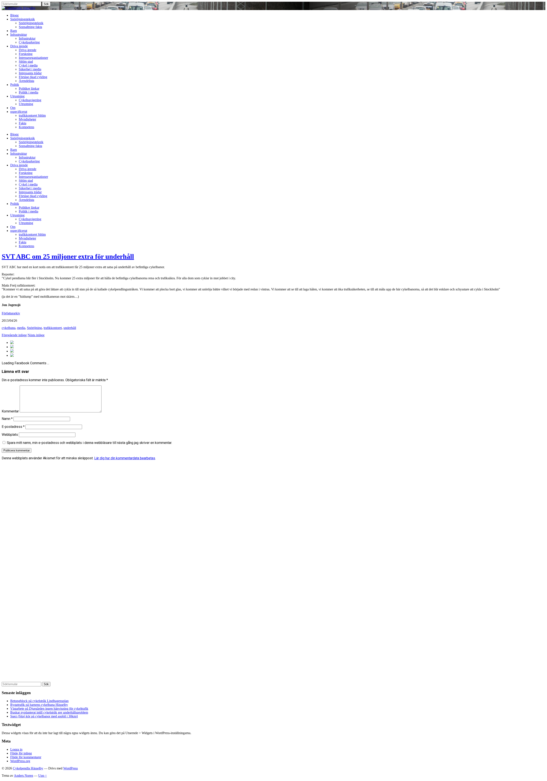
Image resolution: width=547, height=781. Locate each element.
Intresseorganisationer (33, 58)
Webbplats (10, 435)
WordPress (70, 768)
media (21, 328)
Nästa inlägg (36, 335)
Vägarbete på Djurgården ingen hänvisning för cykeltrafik (49, 708)
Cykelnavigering (30, 100)
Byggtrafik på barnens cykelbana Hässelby (39, 705)
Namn (7, 419)
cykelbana (8, 328)
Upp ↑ (42, 775)
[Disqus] (273, 517)
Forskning (25, 54)
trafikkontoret (53, 328)
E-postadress (13, 427)
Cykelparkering (29, 42)
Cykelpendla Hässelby (28, 768)
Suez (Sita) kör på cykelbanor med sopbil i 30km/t (44, 716)
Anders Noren (23, 775)
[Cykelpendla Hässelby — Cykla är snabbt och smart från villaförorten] (18, 8)
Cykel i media (28, 65)
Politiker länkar (29, 88)
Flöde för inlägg (21, 753)
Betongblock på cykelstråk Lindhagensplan (39, 701)
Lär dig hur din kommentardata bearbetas (124, 458)
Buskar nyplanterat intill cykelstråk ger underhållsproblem (49, 712)
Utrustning (17, 96)
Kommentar (10, 411)
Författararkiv (11, 313)
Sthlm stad (26, 61)
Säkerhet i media (30, 69)
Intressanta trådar (30, 73)
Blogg (14, 15)
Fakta (22, 123)
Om (12, 108)
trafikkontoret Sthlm (32, 115)
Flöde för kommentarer (25, 757)
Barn (13, 31)
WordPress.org (20, 761)
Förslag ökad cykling (33, 77)
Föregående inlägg (14, 335)
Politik (14, 84)
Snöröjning (34, 328)
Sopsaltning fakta (30, 27)
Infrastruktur (18, 34)
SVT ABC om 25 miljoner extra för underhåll (68, 256)
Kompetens (26, 127)
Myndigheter (27, 119)
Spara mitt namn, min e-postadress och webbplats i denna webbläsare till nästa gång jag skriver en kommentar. (89, 443)
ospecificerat (18, 111)
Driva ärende (19, 46)
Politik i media (28, 92)
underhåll (69, 328)
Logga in (16, 749)
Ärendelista (26, 81)
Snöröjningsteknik (22, 19)
